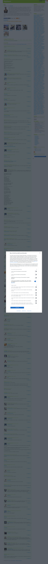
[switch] (35, 271)
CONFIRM (17, 307)
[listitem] (24, 269)
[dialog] (24, 282)
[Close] (40, 253)
